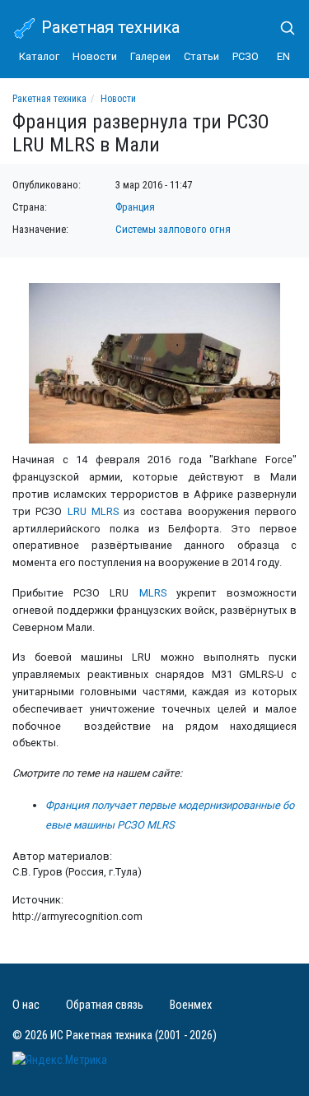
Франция (135, 207)
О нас (26, 1005)
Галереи (150, 56)
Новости (95, 56)
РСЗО (245, 56)
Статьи (201, 56)
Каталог (39, 56)
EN (283, 56)
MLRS (152, 593)
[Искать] (281, 28)
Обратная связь (104, 1005)
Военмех (191, 1005)
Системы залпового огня (173, 229)
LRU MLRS (93, 511)
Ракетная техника (108, 27)
